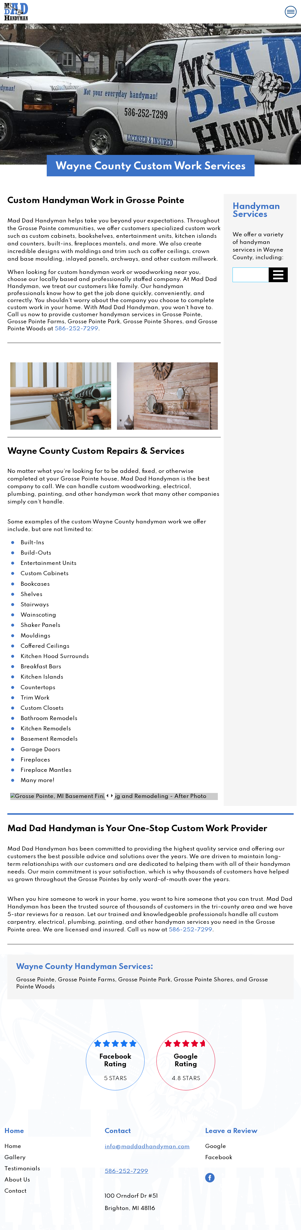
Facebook (218, 1158)
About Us (17, 1180)
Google (215, 1146)
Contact (15, 1191)
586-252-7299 (76, 329)
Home (12, 1146)
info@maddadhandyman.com (147, 1147)
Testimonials (22, 1169)
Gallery (15, 1158)
